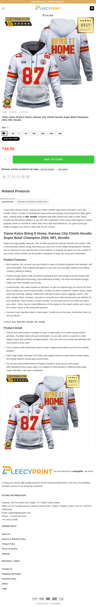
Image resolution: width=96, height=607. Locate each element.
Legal (4, 588)
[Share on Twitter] (13, 177)
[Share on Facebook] (9, 177)
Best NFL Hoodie (47, 169)
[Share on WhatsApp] (4, 177)
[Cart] (92, 8)
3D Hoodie (23, 112)
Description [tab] (7, 202)
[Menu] (3, 8)
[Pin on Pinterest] (23, 177)
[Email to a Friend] (18, 177)
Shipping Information (11, 574)
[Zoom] (5, 106)
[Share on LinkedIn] (28, 177)
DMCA (5, 584)
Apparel (13, 112)
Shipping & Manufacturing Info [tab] (32, 202)
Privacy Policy (8, 544)
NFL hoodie (63, 169)
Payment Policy (9, 579)
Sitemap (5, 554)
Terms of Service (9, 549)
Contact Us (7, 569)
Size (4, 127)
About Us (6, 534)
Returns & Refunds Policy (14, 539)
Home (4, 112)
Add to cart (53, 159)
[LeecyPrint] (48, 8)
